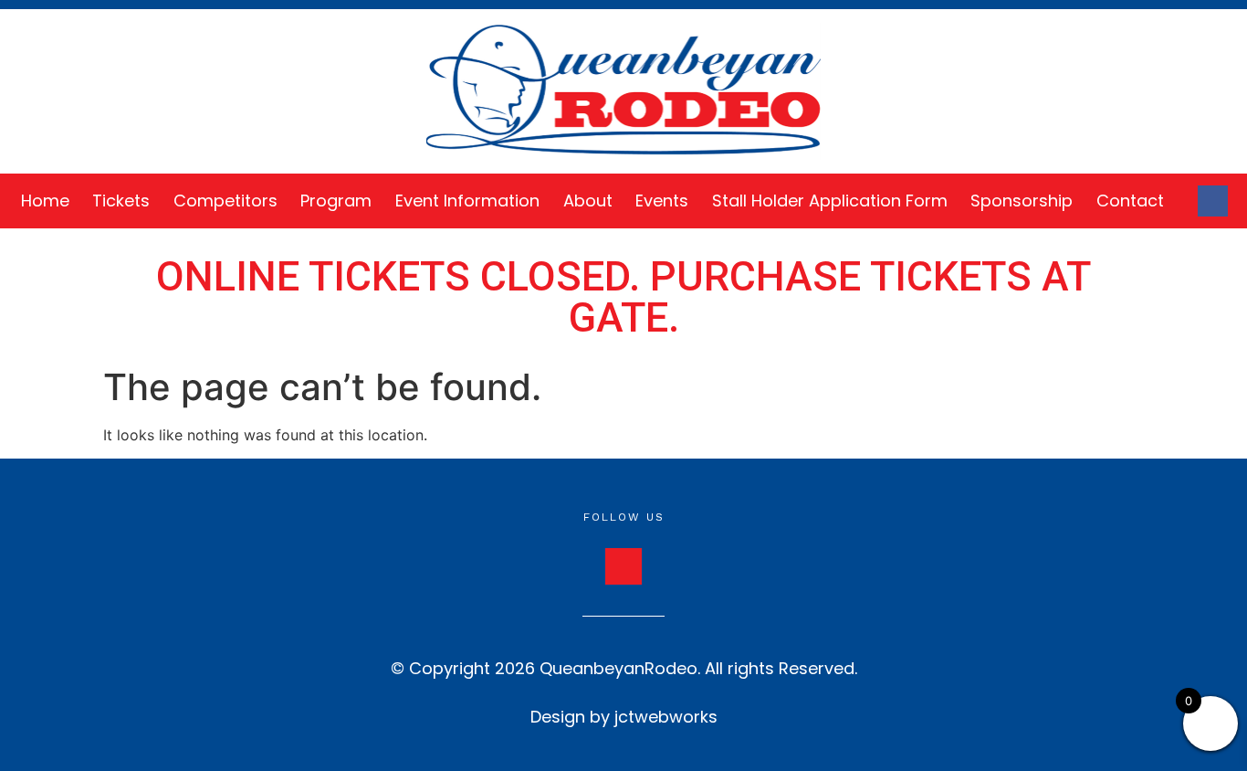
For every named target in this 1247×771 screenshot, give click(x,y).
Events (661, 200)
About (588, 200)
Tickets (121, 200)
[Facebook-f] (1213, 201)
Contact (1130, 200)
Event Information (467, 200)
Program (336, 200)
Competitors (225, 200)
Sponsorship (1021, 200)
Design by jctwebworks (624, 716)
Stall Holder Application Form (830, 200)
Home (45, 200)
